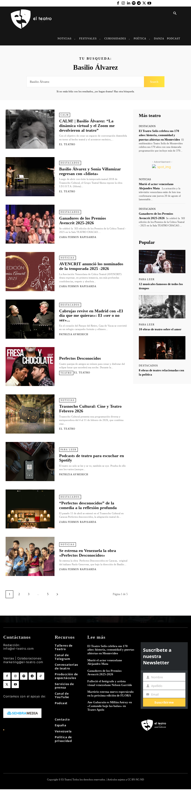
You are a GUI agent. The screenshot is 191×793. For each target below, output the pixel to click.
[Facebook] (117, 3)
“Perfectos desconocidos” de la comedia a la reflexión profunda (88, 505)
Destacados (70, 163)
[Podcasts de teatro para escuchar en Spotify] (30, 461)
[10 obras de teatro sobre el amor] (162, 306)
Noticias (68, 258)
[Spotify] (133, 3)
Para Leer (68, 449)
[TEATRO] (31, 18)
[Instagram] (123, 3)
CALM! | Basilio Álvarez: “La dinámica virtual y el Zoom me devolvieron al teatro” (87, 126)
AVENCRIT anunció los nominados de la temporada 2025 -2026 (91, 266)
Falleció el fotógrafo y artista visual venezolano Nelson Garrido (109, 683)
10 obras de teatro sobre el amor (160, 329)
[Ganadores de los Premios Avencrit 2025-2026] (30, 224)
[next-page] (57, 594)
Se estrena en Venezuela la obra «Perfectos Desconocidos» (87, 553)
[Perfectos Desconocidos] (30, 366)
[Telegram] (138, 3)
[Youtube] (149, 3)
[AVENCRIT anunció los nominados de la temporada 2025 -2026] (30, 271)
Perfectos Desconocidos (80, 358)
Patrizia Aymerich (73, 334)
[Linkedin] (128, 3)
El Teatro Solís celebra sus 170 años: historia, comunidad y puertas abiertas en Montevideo (159, 135)
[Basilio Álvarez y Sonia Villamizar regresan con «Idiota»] (30, 176)
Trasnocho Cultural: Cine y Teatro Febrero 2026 (90, 408)
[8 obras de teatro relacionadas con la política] (162, 347)
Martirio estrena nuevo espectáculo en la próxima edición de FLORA (110, 693)
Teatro (66, 373)
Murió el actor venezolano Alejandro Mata (104, 662)
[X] (144, 3)
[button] (175, 14)
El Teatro (67, 144)
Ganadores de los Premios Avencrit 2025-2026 (82, 220)
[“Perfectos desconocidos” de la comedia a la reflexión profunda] (30, 509)
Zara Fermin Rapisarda (77, 237)
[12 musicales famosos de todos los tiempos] (162, 261)
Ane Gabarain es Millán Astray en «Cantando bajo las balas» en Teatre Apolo (109, 705)
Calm (65, 115)
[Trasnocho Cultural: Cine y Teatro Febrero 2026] (30, 414)
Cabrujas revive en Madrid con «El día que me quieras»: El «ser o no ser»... (91, 316)
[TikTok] (40, 676)
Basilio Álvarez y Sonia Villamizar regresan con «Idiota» (90, 171)
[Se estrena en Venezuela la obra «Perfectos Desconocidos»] (30, 556)
